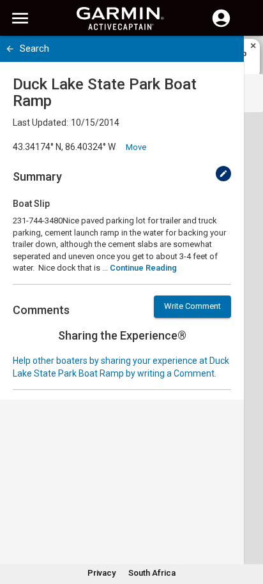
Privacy (101, 573)
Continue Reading (143, 268)
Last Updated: (40, 122)
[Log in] (221, 25)
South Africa (152, 573)
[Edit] (223, 173)
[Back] (10, 49)
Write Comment (192, 306)
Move (136, 147)
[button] (247, 525)
